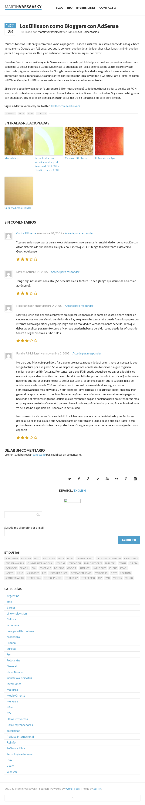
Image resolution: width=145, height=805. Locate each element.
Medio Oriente (16, 695)
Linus (20, 573)
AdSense (10, 113)
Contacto (107, 7)
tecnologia (34, 578)
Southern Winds (14, 578)
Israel (123, 568)
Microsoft (33, 573)
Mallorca (12, 689)
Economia (13, 625)
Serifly (97, 788)
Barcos (11, 607)
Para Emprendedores (20, 725)
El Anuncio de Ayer (105, 158)
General (12, 666)
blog (70, 558)
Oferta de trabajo (81, 573)
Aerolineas (11, 558)
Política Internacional (20, 736)
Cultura (11, 619)
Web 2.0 (12, 771)
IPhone (113, 568)
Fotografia (13, 660)
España (122, 563)
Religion (12, 742)
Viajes (10, 766)
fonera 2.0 (45, 568)
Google (41, 113)
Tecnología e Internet (20, 754)
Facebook (11, 568)
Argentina (49, 558)
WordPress (72, 788)
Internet (84, 568)
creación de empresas (109, 558)
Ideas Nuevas (15, 672)
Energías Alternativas (20, 631)
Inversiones (86, 7)
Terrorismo (88, 578)
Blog (59, 7)
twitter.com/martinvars (65, 106)
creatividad (130, 558)
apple (37, 558)
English (80, 490)
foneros (59, 568)
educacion (75, 563)
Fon (70, 31)
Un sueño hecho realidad (18, 207)
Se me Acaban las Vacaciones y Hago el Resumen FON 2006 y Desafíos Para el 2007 (47, 164)
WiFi (108, 578)
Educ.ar (60, 563)
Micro (10, 707)
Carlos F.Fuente (26, 233)
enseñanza (13, 637)
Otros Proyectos (17, 719)
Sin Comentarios (88, 31)
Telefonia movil (53, 578)
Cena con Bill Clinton (76, 158)
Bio (69, 7)
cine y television (17, 613)
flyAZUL (24, 568)
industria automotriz (19, 678)
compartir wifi (85, 558)
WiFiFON (117, 578)
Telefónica (72, 578)
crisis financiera (14, 563)
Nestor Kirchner (58, 573)
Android (26, 558)
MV (44, 573)
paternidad (13, 730)
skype (114, 573)
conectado (39, 454)
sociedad (125, 573)
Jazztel (9, 573)
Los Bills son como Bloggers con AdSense (69, 26)
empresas (110, 563)
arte (9, 601)
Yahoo (129, 578)
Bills (21, 113)
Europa (133, 563)
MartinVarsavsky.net (51, 31)
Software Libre (16, 748)
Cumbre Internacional (40, 563)
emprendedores (93, 563)
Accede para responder (79, 233)
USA (100, 578)
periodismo (101, 573)
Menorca (12, 701)
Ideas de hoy (12, 158)
